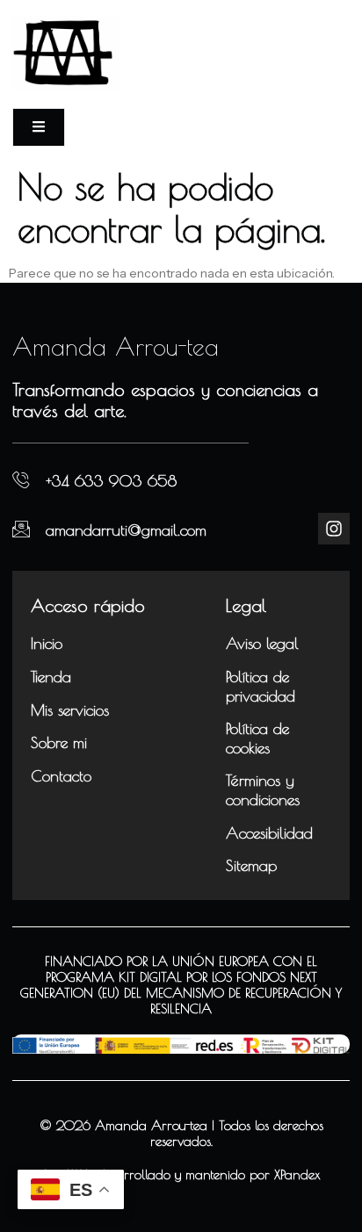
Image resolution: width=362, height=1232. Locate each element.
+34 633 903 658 (111, 481)
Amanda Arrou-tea (115, 346)
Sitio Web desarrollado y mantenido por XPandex (181, 1174)
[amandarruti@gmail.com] (21, 528)
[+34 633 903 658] (21, 480)
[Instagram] (334, 528)
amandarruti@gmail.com (126, 530)
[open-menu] (38, 127)
